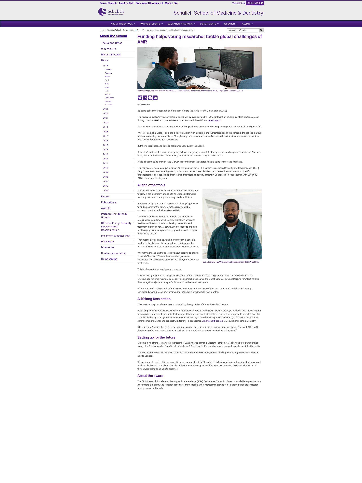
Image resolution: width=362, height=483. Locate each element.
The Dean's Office (111, 43)
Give (176, 3)
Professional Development (149, 3)
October (108, 101)
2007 (105, 181)
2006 (105, 186)
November (109, 105)
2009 (105, 172)
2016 (105, 140)
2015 (105, 145)
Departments (208, 23)
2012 (105, 159)
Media (168, 3)
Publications (108, 202)
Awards (105, 208)
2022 (105, 113)
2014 (105, 149)
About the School (122, 23)
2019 (105, 127)
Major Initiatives (111, 54)
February (108, 73)
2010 (105, 168)
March (107, 77)
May (106, 84)
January (108, 69)
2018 (105, 131)
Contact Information (113, 253)
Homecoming (109, 259)
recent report (214, 120)
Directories (107, 247)
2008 (105, 177)
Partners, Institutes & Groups (114, 216)
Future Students (150, 23)
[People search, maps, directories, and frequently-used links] (255, 4)
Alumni (246, 23)
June (107, 87)
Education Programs (180, 23)
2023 (105, 109)
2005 (105, 190)
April (138, 30)
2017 (105, 136)
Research (229, 23)
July (106, 91)
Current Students (108, 3)
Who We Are (108, 48)
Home (102, 30)
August (108, 94)
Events (105, 196)
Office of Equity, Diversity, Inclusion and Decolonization (116, 226)
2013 (105, 154)
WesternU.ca (238, 3)
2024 (132, 30)
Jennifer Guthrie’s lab (212, 320)
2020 (105, 122)
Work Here (107, 241)
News (125, 30)
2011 (105, 163)
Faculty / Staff (126, 3)
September (109, 98)
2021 (105, 118)
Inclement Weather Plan (115, 235)
